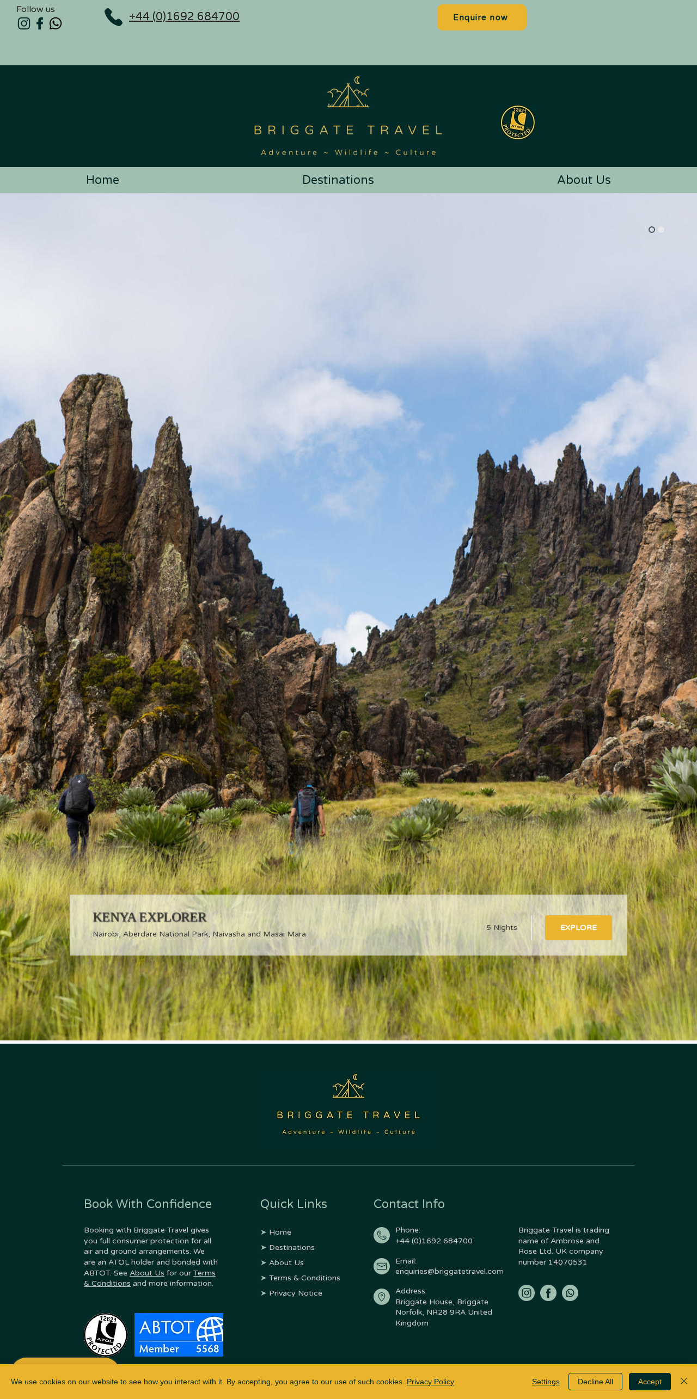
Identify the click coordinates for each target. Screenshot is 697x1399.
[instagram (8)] (526, 1293)
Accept (650, 1381)
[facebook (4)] (39, 23)
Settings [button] (546, 1381)
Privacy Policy (430, 1381)
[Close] (683, 1381)
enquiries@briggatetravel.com (449, 1271)
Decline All (595, 1381)
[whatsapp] (570, 1293)
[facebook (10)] (548, 1293)
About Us (147, 1273)
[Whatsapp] (55, 23)
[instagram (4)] (24, 23)
